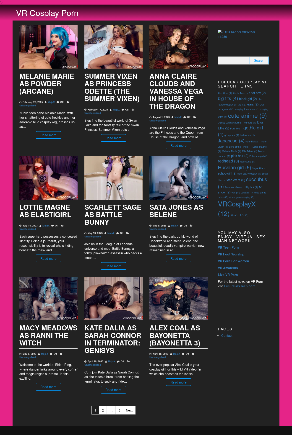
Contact (226, 335)
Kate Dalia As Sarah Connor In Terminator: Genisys (112, 339)
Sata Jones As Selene (176, 210)
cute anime (247, 115)
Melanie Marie (231, 151)
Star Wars (235, 179)
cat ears (250, 104)
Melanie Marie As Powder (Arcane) (46, 83)
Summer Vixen (235, 187)
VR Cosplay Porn (47, 12)
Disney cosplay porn (230, 122)
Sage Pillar (260, 168)
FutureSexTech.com (239, 286)
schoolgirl (227, 173)
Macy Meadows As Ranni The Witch (48, 335)
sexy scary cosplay (249, 173)
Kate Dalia (253, 141)
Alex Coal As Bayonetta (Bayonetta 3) (174, 335)
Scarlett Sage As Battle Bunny (112, 214)
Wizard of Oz (239, 215)
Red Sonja (247, 161)
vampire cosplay (242, 192)
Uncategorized (27, 105)
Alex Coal (225, 93)
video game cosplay (241, 197)
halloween (247, 135)
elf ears (250, 122)
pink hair (239, 155)
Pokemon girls (259, 156)
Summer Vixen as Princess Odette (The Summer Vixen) (112, 87)
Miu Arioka (249, 151)
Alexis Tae (240, 93)
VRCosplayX (237, 208)
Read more (48, 135)
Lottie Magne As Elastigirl (45, 210)
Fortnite (236, 128)
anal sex (257, 92)
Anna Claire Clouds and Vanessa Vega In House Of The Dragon (176, 91)
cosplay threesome (247, 109)
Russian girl (234, 167)
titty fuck (251, 187)
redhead (228, 161)
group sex (231, 135)
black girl (248, 98)
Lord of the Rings (240, 146)
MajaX (51, 102)
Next (129, 410)
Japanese (231, 140)
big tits (228, 98)
